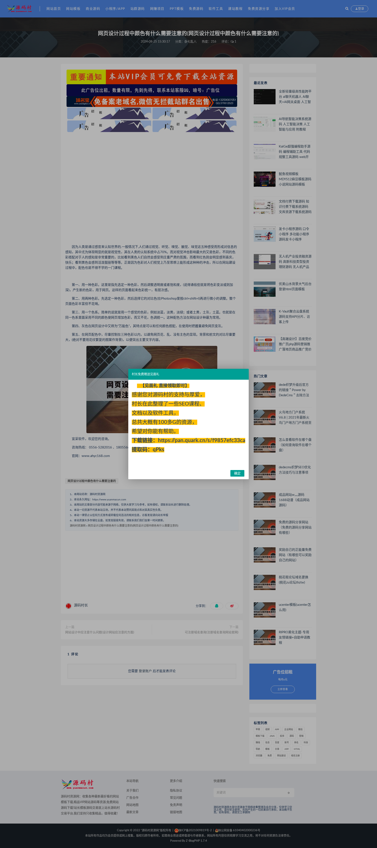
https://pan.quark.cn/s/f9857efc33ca (201, 440)
